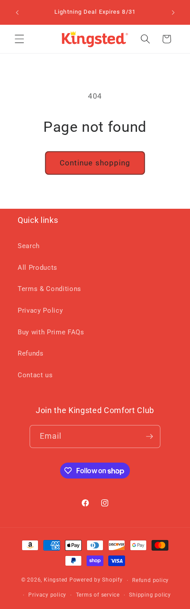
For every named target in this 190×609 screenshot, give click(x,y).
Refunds (31, 353)
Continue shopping (95, 163)
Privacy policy (47, 595)
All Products (37, 268)
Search (29, 246)
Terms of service (98, 595)
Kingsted (56, 580)
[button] (19, 39)
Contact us (35, 375)
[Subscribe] (149, 436)
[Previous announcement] (17, 12)
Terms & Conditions (49, 289)
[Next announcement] (173, 12)
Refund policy (150, 580)
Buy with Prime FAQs (51, 332)
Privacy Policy (40, 310)
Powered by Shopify (96, 580)
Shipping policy (150, 595)
